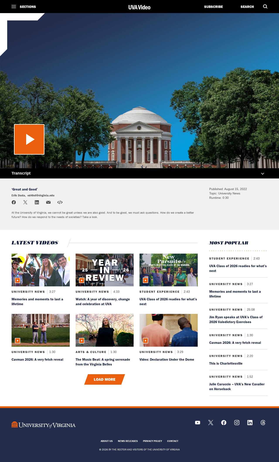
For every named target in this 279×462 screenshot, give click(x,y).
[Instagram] (237, 424)
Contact (172, 441)
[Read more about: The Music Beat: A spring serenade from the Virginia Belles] (105, 330)
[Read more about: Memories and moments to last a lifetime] (41, 270)
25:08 (250, 309)
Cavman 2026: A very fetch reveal (37, 359)
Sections (28, 6)
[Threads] (263, 424)
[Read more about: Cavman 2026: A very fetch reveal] (41, 330)
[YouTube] (197, 424)
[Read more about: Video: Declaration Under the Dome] (169, 330)
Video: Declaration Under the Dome (167, 359)
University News (28, 291)
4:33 (115, 291)
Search (247, 6)
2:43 (186, 291)
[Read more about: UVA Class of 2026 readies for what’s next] (169, 270)
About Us (107, 441)
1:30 (51, 352)
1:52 (249, 376)
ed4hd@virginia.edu (43, 33)
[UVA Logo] (43, 425)
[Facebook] (223, 424)
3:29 (179, 352)
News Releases (128, 441)
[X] (210, 424)
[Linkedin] (250, 424)
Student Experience (160, 291)
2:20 (249, 356)
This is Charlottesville (226, 363)
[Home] (139, 7)
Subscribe (213, 6)
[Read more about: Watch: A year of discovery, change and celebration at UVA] (105, 270)
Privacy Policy (152, 441)
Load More (105, 379)
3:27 (51, 291)
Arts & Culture (91, 352)
